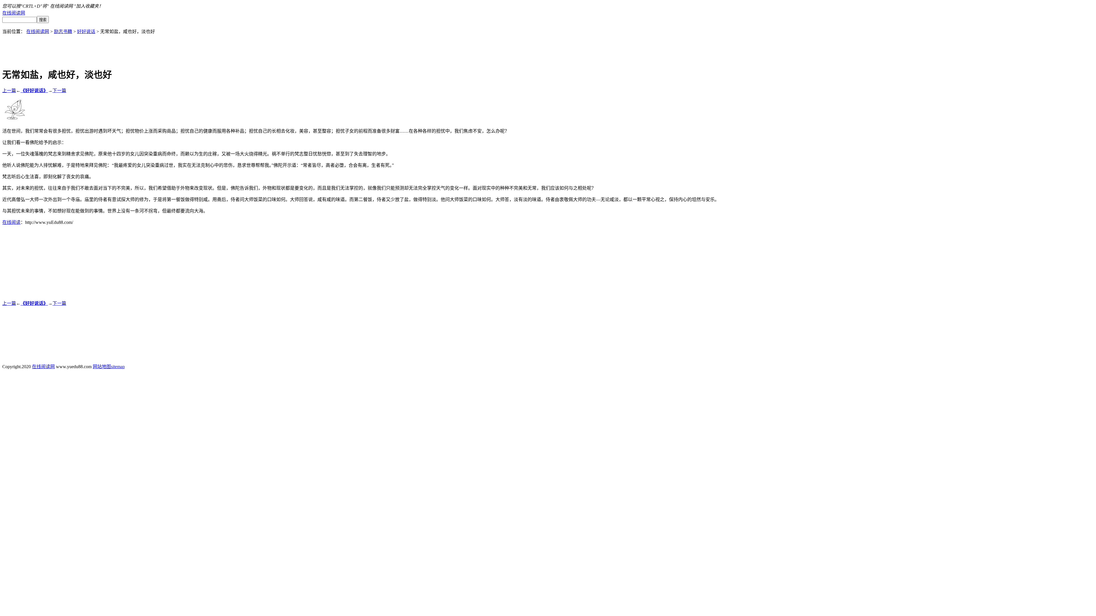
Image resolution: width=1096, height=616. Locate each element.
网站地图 (102, 366)
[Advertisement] (548, 47)
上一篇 (9, 90)
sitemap (118, 366)
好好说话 (86, 31)
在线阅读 (11, 222)
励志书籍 (63, 31)
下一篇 (59, 90)
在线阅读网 (13, 13)
